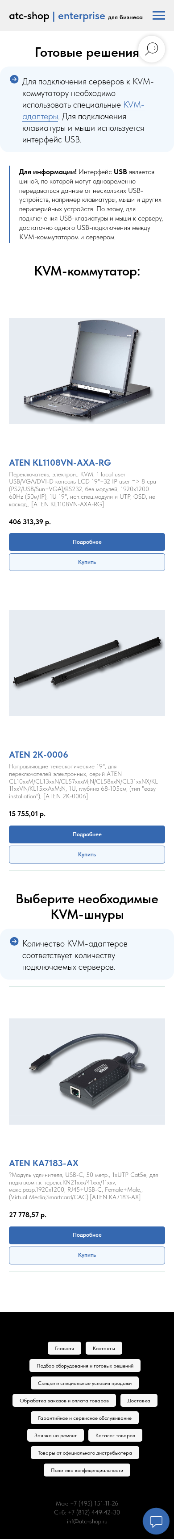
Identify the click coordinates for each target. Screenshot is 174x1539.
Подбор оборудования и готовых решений (85, 1366)
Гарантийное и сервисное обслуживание (85, 1418)
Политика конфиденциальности (87, 1470)
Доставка (139, 1400)
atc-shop (29, 15)
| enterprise (78, 15)
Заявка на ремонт (55, 1435)
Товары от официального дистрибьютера (85, 1453)
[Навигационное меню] (159, 15)
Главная (64, 1348)
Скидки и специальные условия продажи (85, 1383)
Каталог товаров (115, 1435)
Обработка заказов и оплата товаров (64, 1400)
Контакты (104, 1348)
